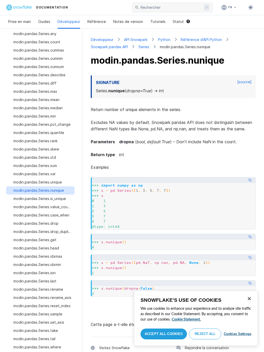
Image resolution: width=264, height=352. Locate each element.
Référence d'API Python (201, 39)
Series (143, 47)
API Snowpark (135, 39)
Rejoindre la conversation (207, 348)
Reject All (205, 334)
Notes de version (128, 21)
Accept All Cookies (164, 334)
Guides (44, 21)
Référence (96, 21)
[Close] (249, 298)
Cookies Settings (237, 334)
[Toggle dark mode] (250, 7)
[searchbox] (171, 7)
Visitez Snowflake (114, 348)
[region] (196, 318)
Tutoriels (158, 21)
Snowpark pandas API (109, 47)
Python (164, 39)
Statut (178, 21)
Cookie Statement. (186, 319)
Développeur (68, 21)
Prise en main (19, 21)
